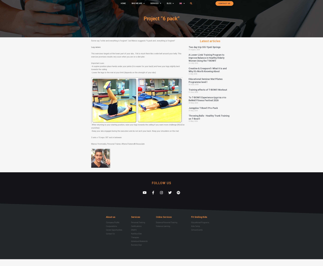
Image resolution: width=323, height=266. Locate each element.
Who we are (137, 3)
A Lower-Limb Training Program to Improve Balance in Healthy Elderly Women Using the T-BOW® (206, 57)
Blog (169, 3)
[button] (191, 3)
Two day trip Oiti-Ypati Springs (205, 47)
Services (154, 3)
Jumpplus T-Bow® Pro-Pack (203, 108)
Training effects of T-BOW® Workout (208, 89)
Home (123, 3)
